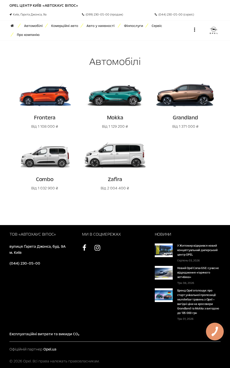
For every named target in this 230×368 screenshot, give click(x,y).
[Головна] (14, 25)
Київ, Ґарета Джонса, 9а (29, 15)
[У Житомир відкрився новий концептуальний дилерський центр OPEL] (164, 250)
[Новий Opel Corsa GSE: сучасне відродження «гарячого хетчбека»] (164, 272)
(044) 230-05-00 (24, 263)
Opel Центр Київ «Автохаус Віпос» (43, 5)
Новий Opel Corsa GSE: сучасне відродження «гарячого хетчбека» (198, 272)
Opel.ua (49, 349)
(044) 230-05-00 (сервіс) (175, 15)
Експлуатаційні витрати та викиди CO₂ (44, 334)
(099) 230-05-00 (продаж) (103, 15)
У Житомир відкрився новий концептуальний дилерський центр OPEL (197, 250)
